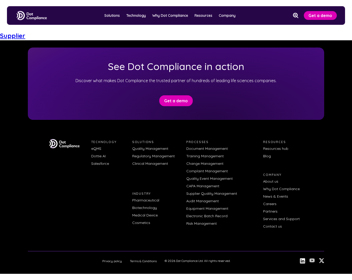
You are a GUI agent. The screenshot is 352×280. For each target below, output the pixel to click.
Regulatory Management (153, 156)
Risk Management (201, 223)
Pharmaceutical (145, 200)
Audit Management (202, 201)
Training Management (205, 156)
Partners (270, 211)
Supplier (12, 36)
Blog (267, 156)
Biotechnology (144, 207)
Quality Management (150, 148)
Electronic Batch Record (207, 216)
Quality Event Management (209, 178)
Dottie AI (98, 156)
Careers (269, 203)
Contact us (272, 226)
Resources (203, 15)
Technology (136, 15)
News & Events (275, 196)
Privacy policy (112, 261)
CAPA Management (202, 186)
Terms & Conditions (143, 261)
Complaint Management (207, 171)
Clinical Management (150, 163)
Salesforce (100, 163)
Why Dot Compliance (170, 15)
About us (270, 181)
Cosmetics (141, 222)
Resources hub (275, 148)
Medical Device (145, 215)
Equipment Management (207, 208)
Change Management (204, 163)
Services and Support (281, 218)
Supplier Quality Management (211, 193)
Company (227, 15)
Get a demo (320, 15)
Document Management (207, 148)
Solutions (112, 15)
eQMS (96, 148)
